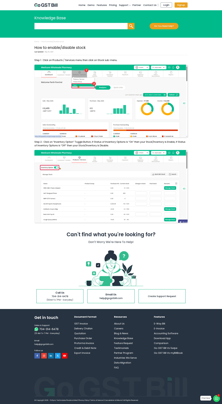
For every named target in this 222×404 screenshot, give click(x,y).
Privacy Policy (84, 400)
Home (36, 41)
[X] (58, 355)
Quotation (80, 333)
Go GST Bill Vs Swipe (165, 348)
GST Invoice (81, 323)
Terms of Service (96, 400)
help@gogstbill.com (111, 291)
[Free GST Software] (46, 5)
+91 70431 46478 (59, 291)
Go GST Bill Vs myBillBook (168, 353)
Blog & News (121, 333)
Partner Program (123, 353)
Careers (118, 328)
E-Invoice (159, 328)
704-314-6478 (48, 329)
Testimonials (121, 348)
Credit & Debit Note (85, 348)
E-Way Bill (159, 323)
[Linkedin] (51, 355)
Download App (162, 338)
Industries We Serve (125, 357)
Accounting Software (166, 333)
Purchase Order (83, 338)
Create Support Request (162, 291)
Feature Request (123, 343)
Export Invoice (82, 353)
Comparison (161, 343)
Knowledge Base (123, 338)
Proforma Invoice (84, 343)
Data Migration (122, 362)
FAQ (116, 367)
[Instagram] (44, 355)
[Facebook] (37, 355)
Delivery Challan (83, 328)
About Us (119, 323)
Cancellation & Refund (113, 400)
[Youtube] (64, 355)
